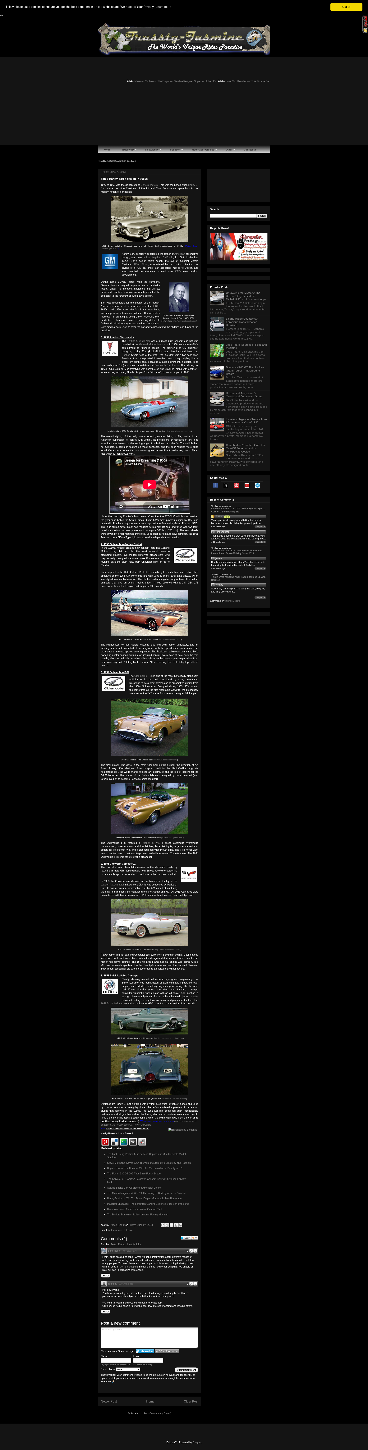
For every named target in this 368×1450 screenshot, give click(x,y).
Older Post (191, 1401)
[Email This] (163, 1225)
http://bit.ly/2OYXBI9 (110, 249)
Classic (128, 1230)
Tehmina (112, 1283)
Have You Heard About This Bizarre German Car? (233, 81)
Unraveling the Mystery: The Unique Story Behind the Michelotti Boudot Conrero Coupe (246, 296)
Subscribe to (108, 1369)
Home (150, 1401)
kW (175, 530)
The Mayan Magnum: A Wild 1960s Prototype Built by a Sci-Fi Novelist (146, 1193)
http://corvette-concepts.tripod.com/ (168, 1038)
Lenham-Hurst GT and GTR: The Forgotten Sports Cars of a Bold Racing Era (238, 510)
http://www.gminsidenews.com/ (168, 950)
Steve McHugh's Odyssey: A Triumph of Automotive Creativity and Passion (149, 1162)
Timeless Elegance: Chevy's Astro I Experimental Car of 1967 (246, 421)
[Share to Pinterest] (180, 1225)
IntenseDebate (232, 601)
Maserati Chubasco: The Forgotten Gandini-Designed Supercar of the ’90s (156, 81)
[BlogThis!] (167, 1225)
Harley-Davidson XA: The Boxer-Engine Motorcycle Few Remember (144, 1198)
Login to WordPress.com (167, 1351)
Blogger (197, 1442)
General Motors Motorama (153, 344)
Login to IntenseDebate (145, 1351)
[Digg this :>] (133, 1141)
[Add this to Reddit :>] (142, 1141)
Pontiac (126, 354)
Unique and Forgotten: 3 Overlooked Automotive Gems (244, 395)
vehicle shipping (129, 1266)
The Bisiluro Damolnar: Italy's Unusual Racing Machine (137, 1214)
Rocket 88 (148, 842)
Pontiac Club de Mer (138, 341)
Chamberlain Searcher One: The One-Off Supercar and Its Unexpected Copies (246, 448)
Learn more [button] (163, 6)
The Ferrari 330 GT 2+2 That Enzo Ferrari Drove (134, 1173)
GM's (178, 271)
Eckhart (219, 516)
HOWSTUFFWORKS (142, 1125)
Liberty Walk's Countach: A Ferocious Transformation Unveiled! (242, 322)
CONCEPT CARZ (108, 1125)
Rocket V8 (120, 586)
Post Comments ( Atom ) (157, 1413)
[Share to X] (171, 1225)
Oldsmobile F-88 (143, 675)
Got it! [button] (346, 6)
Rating (121, 1244)
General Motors (149, 184)
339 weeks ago (126, 1284)
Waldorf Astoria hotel (112, 884)
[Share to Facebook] (176, 1225)
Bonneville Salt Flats (166, 365)
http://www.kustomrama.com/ (179, 431)
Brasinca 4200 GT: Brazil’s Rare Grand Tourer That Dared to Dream (245, 370)
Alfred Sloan (141, 264)
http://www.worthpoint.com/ (170, 640)
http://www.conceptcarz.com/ (165, 760)
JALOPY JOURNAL (124, 1125)
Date (113, 1244)
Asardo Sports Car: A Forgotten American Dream (134, 1187)
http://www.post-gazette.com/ (185, 321)
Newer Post (109, 1401)
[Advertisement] (184, 116)
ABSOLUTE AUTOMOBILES (185, 1121)
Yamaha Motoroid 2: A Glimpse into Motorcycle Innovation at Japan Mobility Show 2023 (236, 552)
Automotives (115, 1230)
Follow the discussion (194, 1238)
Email (136, 1356)
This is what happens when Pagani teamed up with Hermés (238, 578)
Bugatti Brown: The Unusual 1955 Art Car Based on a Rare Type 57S (145, 1168)
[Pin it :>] (105, 1141)
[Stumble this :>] (123, 1141)
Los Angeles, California (159, 257)
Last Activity (134, 1244)
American (179, 253)
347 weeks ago (129, 1251)
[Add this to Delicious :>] (114, 1141)
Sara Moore (114, 1250)
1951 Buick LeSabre (112, 1003)
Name (104, 1356)
